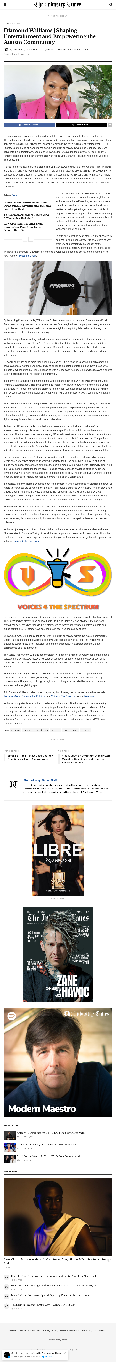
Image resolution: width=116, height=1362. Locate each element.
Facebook (88, 696)
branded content (53, 785)
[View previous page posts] (25, 239)
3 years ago (48, 49)
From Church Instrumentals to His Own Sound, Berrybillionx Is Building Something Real (27, 205)
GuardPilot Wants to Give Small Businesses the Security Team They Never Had (53, 1276)
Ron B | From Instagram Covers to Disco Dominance (46, 1144)
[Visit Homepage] (58, 5)
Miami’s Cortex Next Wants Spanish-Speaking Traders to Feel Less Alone (50, 1295)
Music (85, 49)
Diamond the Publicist (33, 696)
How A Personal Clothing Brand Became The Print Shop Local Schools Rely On (23, 227)
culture (27, 730)
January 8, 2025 (27, 1137)
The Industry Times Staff (25, 49)
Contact (12, 1331)
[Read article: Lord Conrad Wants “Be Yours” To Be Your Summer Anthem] (10, 1159)
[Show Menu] (5, 4)
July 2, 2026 (25, 1160)
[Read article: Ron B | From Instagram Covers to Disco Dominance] (10, 1147)
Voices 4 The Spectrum (26, 541)
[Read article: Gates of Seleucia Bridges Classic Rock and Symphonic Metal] (10, 1135)
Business (16, 23)
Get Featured (100, 1331)
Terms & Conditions (69, 1331)
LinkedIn (86, 1331)
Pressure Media (27, 255)
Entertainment (75, 49)
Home (6, 23)
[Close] (65, 1353)
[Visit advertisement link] (58, 850)
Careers (36, 1331)
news (75, 730)
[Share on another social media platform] (110, 125)
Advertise (24, 1331)
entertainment (41, 730)
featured (55, 730)
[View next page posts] (30, 239)
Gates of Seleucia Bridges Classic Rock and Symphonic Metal (51, 1133)
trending (85, 730)
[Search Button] (110, 4)
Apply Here (47, 1356)
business (15, 730)
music (66, 730)
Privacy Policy (49, 1331)
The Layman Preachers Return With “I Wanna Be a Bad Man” (43, 1305)
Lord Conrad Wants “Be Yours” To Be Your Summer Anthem (50, 1156)
